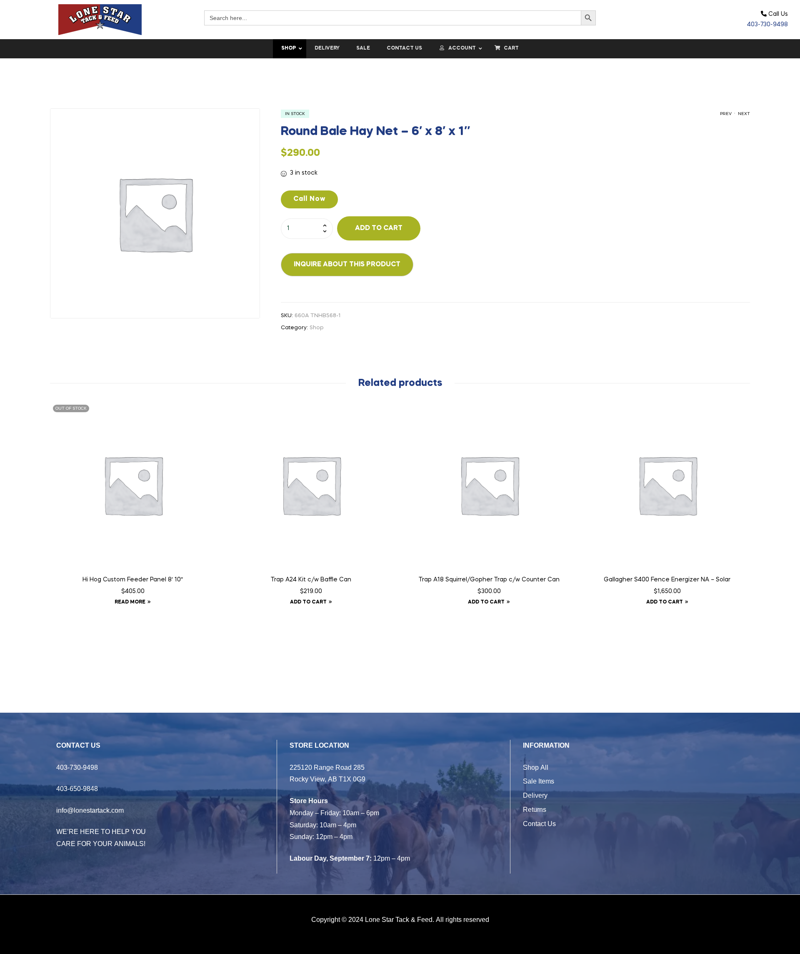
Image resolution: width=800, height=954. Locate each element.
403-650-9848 (77, 788)
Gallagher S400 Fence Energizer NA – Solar (667, 580)
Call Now (309, 199)
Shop (317, 328)
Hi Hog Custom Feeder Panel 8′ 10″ (132, 580)
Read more (130, 602)
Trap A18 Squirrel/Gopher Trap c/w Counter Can (489, 580)
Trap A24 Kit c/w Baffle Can (311, 580)
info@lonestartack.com (90, 810)
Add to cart (378, 228)
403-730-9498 (767, 25)
